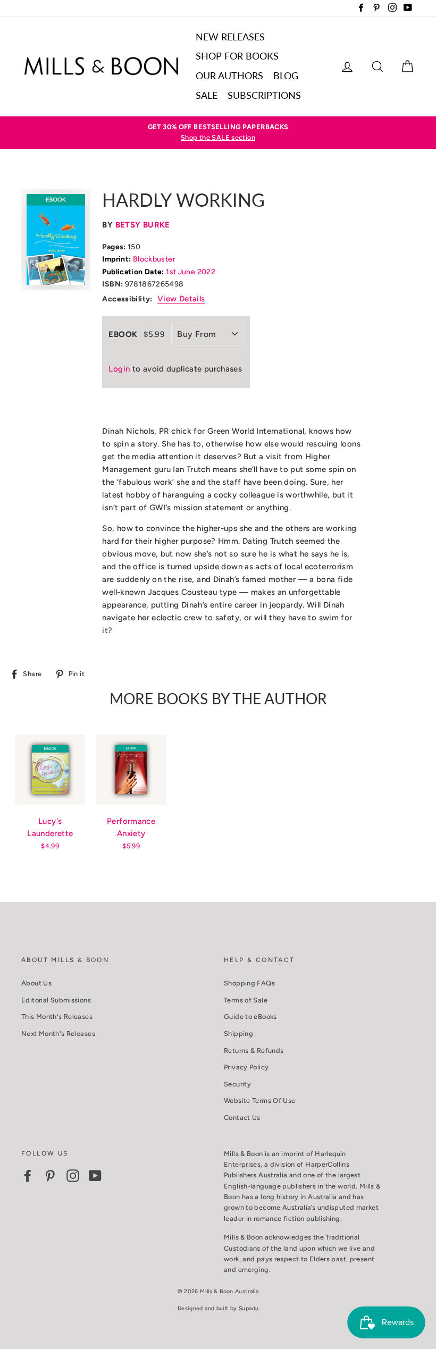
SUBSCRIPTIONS (264, 95)
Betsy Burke (142, 225)
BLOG (285, 75)
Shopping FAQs (249, 983)
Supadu (248, 1308)
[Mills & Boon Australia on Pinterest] (50, 1175)
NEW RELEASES (230, 37)
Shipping (238, 1034)
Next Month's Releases (58, 1034)
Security (237, 1084)
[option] (218, 133)
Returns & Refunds (253, 1051)
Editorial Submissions (56, 1000)
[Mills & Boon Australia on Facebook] (27, 1175)
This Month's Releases (57, 1017)
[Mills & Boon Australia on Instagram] (72, 1175)
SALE (206, 95)
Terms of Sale (245, 1000)
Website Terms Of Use (260, 1101)
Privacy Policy (246, 1067)
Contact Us (242, 1118)
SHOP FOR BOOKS (237, 56)
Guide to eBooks (250, 1017)
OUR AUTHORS (229, 75)
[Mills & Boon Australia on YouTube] (95, 1175)
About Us (36, 983)
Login (119, 369)
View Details (181, 298)
